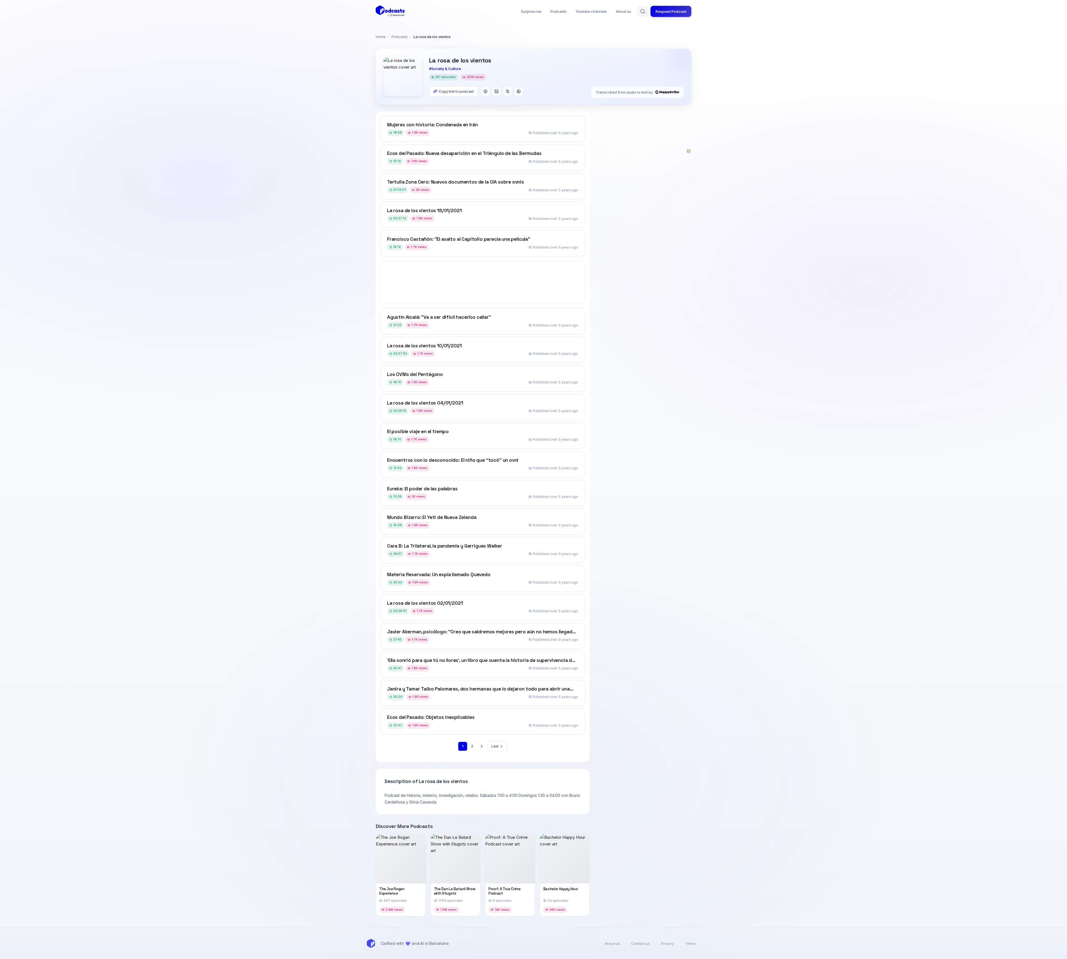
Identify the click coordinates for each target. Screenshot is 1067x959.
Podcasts (558, 11)
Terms (690, 943)
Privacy (667, 943)
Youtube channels (591, 11)
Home (381, 36)
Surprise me (531, 11)
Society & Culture (446, 68)
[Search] (642, 11)
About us (623, 11)
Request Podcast (670, 11)
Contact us (640, 943)
